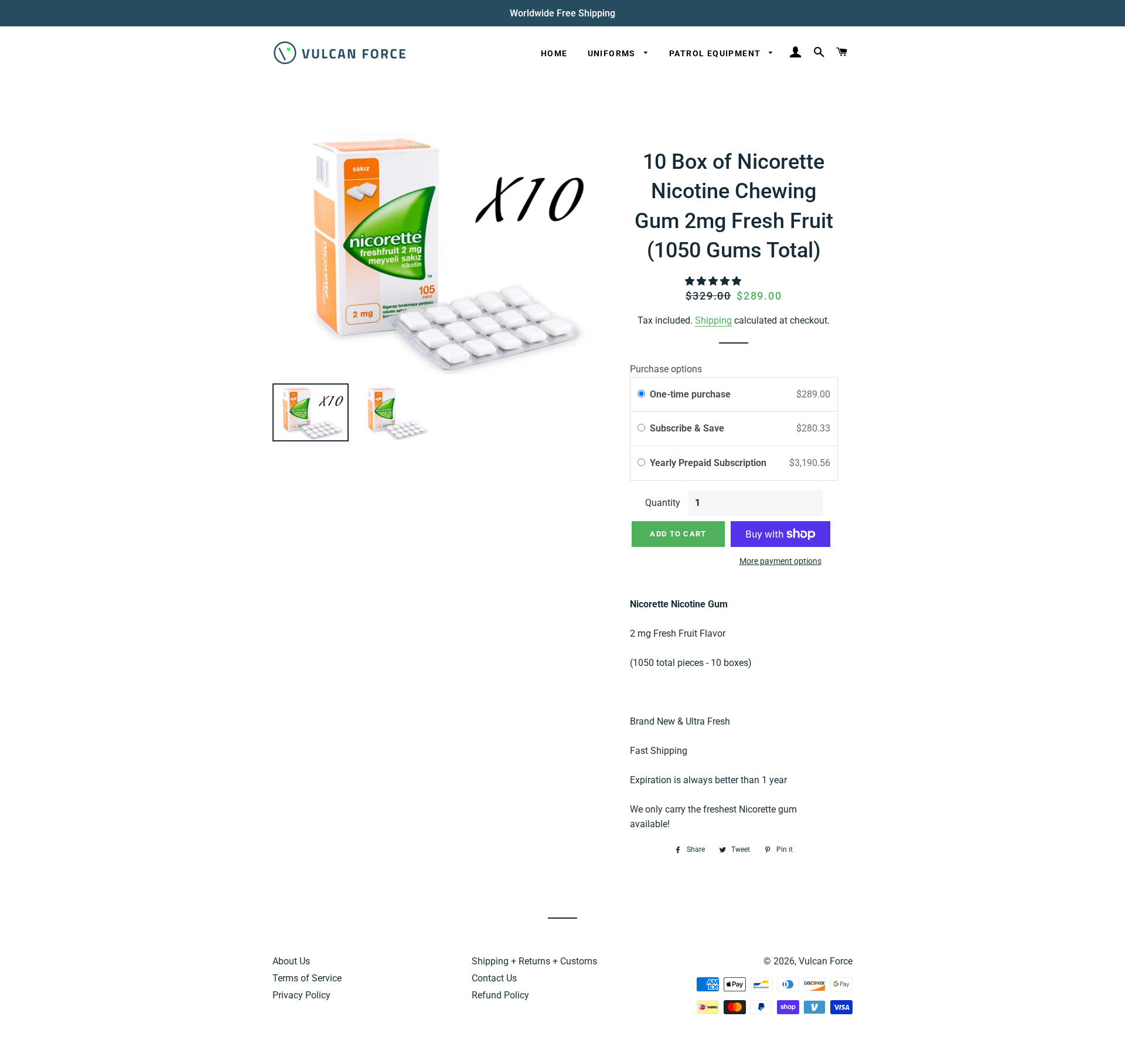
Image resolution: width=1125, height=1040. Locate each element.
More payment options (780, 561)
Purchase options (666, 369)
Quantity (662, 502)
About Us (291, 961)
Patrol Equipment (716, 53)
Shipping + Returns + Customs (534, 961)
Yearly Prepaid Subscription (709, 462)
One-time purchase (690, 394)
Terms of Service (307, 978)
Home (554, 53)
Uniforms (613, 53)
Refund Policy (500, 995)
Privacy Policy (301, 995)
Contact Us (494, 978)
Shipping (713, 320)
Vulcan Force (826, 961)
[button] (714, 281)
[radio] (641, 394)
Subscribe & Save (688, 428)
